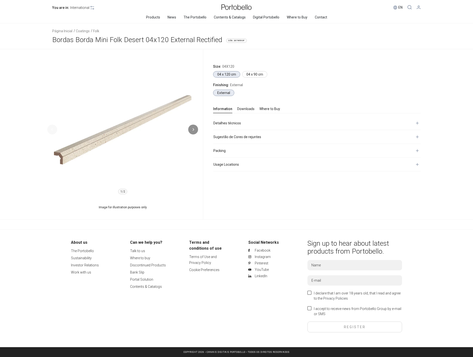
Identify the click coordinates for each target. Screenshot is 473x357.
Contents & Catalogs (146, 287)
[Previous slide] (52, 129)
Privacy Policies (335, 298)
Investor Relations (85, 265)
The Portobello (82, 251)
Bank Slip (137, 272)
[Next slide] (193, 129)
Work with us (81, 272)
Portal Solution (141, 279)
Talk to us (137, 251)
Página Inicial (62, 31)
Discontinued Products (148, 265)
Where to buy (140, 258)
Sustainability (81, 258)
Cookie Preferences (204, 270)
